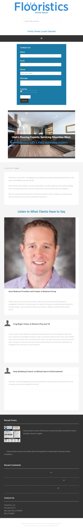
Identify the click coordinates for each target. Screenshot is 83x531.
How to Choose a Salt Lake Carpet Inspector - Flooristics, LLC (27, 472)
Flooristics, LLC (41, 6)
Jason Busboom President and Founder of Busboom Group (32, 291)
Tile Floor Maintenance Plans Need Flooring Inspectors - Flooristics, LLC (30, 488)
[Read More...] (28, 438)
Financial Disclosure (37, 523)
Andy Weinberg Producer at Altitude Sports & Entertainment (38, 371)
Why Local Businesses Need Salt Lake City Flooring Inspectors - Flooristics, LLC (33, 480)
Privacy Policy (55, 523)
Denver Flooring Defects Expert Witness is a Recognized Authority (34, 447)
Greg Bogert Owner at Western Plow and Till (31, 323)
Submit (24, 101)
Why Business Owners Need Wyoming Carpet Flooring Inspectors (49, 427)
